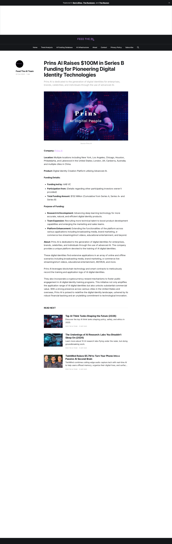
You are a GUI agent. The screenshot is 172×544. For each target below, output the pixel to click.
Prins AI (58, 150)
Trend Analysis (47, 47)
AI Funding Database (64, 47)
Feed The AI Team (25, 71)
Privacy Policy (116, 47)
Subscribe (129, 47)
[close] (169, 3)
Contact (104, 47)
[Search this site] (138, 47)
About (95, 47)
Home (35, 47)
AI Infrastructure (82, 47)
